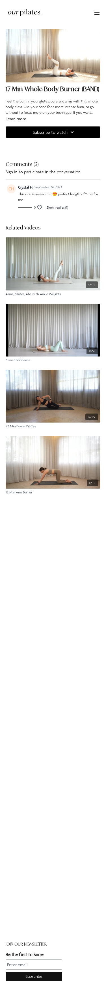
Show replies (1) (57, 207)
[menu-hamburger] (97, 12)
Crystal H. (25, 187)
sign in (12, 171)
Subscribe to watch (50, 132)
